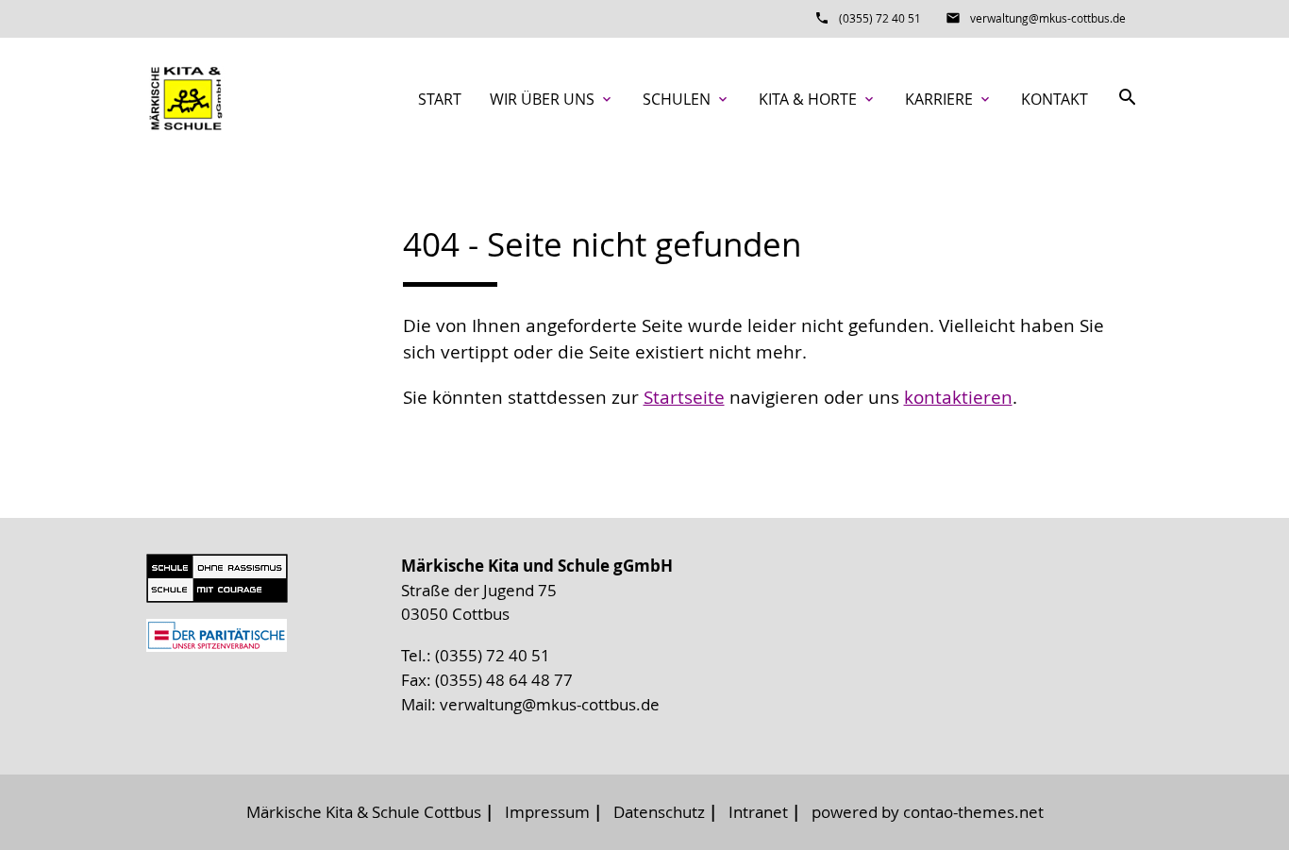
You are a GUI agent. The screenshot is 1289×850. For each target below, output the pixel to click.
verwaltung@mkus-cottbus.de (1048, 17)
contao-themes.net (973, 812)
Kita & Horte (818, 99)
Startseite (684, 397)
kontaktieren (958, 397)
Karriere (949, 99)
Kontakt (1054, 99)
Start (439, 99)
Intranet (758, 812)
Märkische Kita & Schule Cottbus (363, 812)
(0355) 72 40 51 (880, 17)
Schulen (686, 99)
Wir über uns (552, 99)
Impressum (547, 812)
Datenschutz (659, 812)
